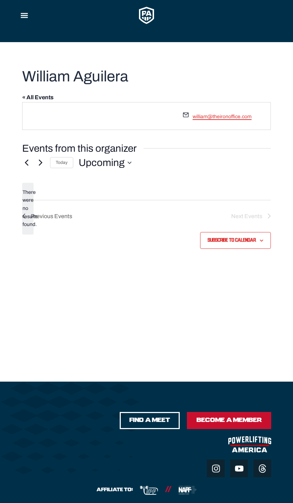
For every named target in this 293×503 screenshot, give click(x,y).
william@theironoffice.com (222, 116)
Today (62, 162)
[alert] (28, 209)
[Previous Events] (26, 163)
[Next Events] (40, 163)
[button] (24, 15)
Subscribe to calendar (232, 240)
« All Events (38, 97)
